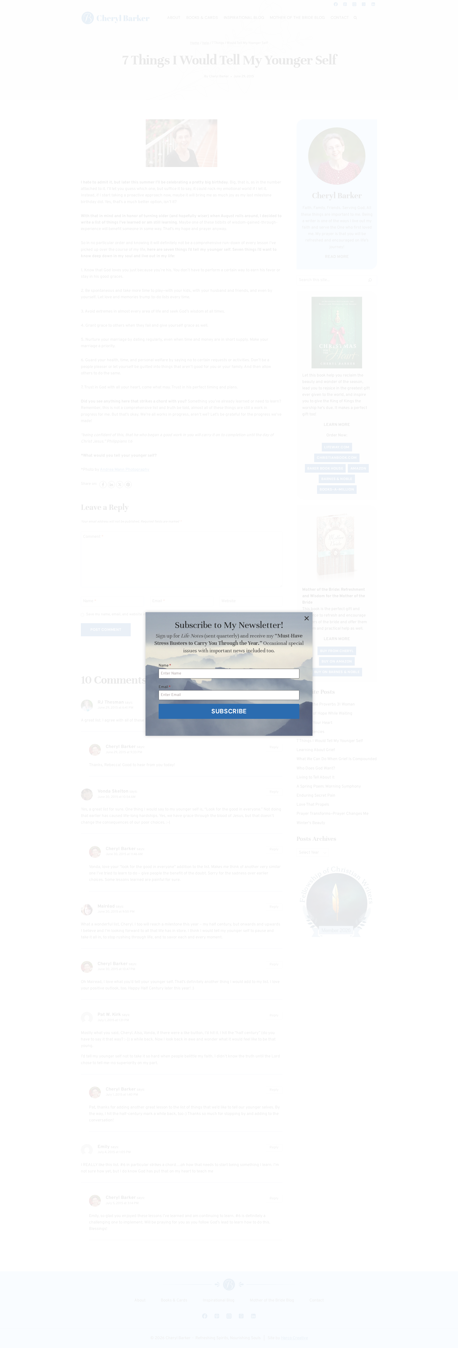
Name (165, 665)
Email (165, 687)
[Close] (306, 618)
